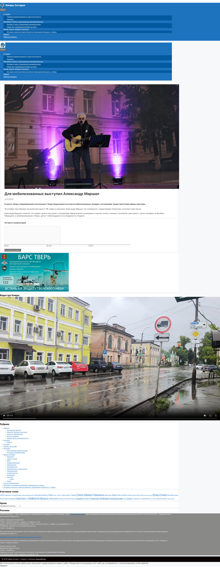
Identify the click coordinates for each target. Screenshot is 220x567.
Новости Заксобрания (15, 434)
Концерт (12, 498)
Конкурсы (6, 448)
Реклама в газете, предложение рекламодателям (23, 22)
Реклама (6, 440)
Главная (73, 495)
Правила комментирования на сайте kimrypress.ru (24, 17)
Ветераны (38, 495)
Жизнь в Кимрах (9, 455)
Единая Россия (136, 495)
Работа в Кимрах (10, 37)
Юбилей (158, 498)
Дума (129, 495)
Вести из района (13, 436)
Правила (87, 498)
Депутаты (108, 495)
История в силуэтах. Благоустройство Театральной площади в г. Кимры (32, 32)
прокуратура (170, 498)
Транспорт (145, 498)
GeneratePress (41, 559)
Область (43, 498)
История (6, 444)
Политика (10, 457)
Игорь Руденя (160, 494)
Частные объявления (11, 483)
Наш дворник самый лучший (17, 450)
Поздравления (12, 467)
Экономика (11, 475)
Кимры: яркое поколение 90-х (18, 438)
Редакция (10, 19)
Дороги (124, 495)
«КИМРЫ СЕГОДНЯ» (77, 514)
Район (124, 498)
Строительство (12, 473)
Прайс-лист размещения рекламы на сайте (22, 27)
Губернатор (98, 494)
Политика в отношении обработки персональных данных (23, 485)
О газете (6, 14)
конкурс (164, 498)
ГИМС (55, 495)
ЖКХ (8, 461)
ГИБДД (50, 495)
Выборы (44, 495)
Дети (114, 495)
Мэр (26, 498)
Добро (119, 495)
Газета (59, 495)
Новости (6, 428)
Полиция (80, 498)
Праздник (94, 498)
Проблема (104, 498)
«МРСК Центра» (5, 495)
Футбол (154, 498)
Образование (11, 465)
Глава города (65, 495)
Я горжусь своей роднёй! (16, 452)
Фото (12, 479)
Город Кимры (84, 494)
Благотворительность (28, 495)
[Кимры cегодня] (13, 7)
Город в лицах (12, 459)
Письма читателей (10, 446)
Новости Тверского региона (17, 432)
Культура (10, 477)
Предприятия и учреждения (17, 469)
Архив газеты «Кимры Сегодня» (16, 29)
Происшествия (12, 471)
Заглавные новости (14, 430)
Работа (9, 442)
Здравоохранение (13, 463)
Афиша (6, 34)
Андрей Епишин (17, 495)
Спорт (9, 481)
